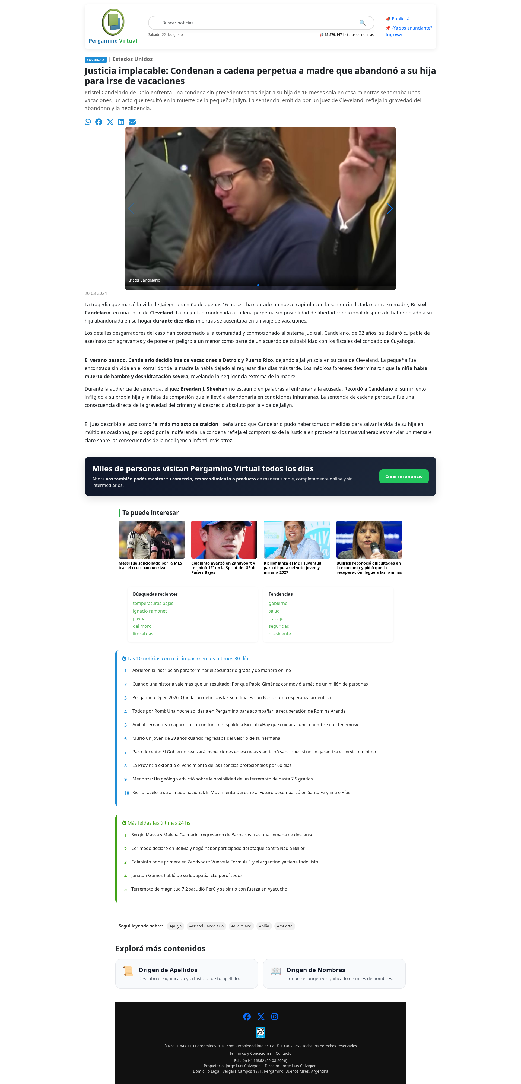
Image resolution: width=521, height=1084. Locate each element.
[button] (389, 209)
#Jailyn (176, 926)
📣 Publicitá (397, 19)
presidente (280, 634)
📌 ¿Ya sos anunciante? (408, 31)
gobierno (278, 603)
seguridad (279, 626)
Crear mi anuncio (404, 476)
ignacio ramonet (150, 611)
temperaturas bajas (153, 603)
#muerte (285, 926)
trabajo (276, 618)
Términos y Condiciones (251, 1053)
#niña (264, 926)
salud (274, 611)
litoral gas (143, 634)
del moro (142, 626)
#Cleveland (241, 926)
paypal (140, 618)
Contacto (283, 1053)
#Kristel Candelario (206, 926)
